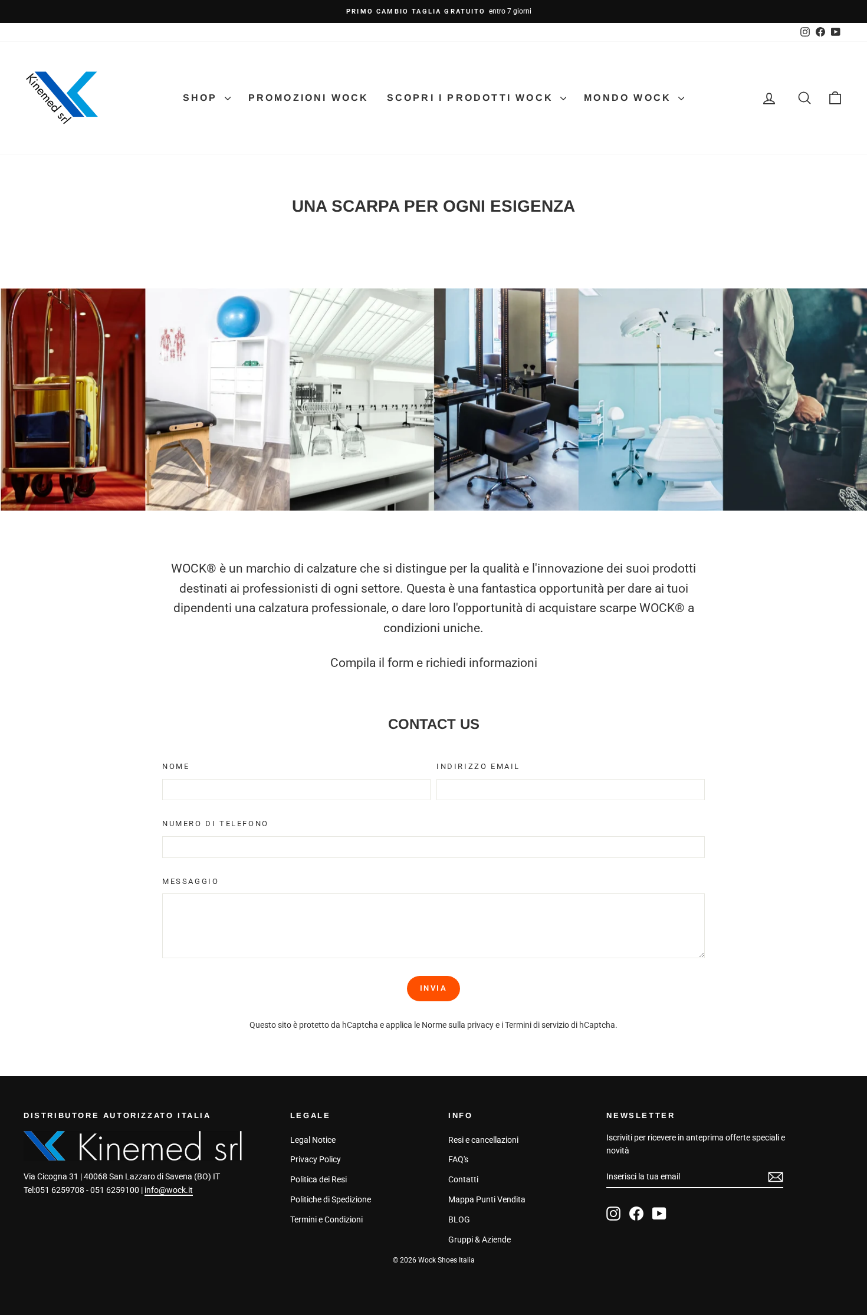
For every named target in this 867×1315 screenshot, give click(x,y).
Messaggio (190, 881)
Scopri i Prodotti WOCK (472, 98)
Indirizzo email (478, 766)
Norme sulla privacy (458, 1025)
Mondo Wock (629, 98)
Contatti (463, 1179)
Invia (434, 988)
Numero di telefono (215, 823)
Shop (202, 98)
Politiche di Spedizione (330, 1199)
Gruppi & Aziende (479, 1239)
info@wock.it (168, 1190)
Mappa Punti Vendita (487, 1199)
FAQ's (458, 1159)
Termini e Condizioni (326, 1219)
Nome (175, 766)
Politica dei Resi (318, 1179)
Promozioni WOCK (308, 98)
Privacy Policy (315, 1159)
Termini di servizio (537, 1025)
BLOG (459, 1219)
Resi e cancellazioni (483, 1140)
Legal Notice (313, 1140)
